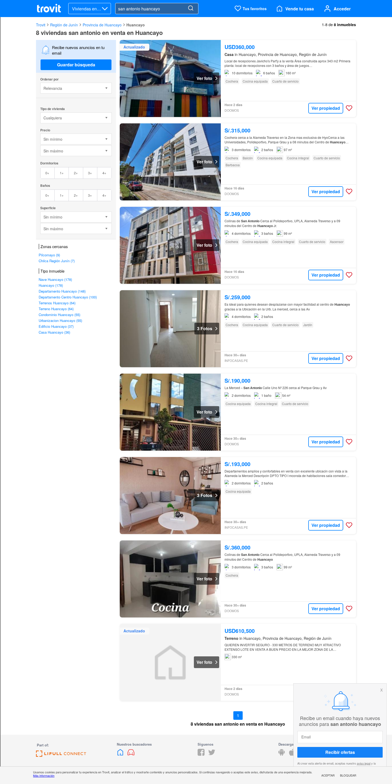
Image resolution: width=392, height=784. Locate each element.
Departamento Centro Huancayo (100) (68, 297)
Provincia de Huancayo (102, 24)
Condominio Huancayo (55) (59, 314)
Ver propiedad (325, 108)
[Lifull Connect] (61, 755)
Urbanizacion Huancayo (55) (60, 320)
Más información (43, 775)
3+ (90, 172)
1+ (62, 172)
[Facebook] (201, 754)
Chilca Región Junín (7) (57, 260)
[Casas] (121, 754)
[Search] (190, 8)
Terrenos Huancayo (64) (57, 302)
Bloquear (348, 775)
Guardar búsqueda (76, 65)
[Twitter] (211, 754)
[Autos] (130, 754)
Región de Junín (64, 24)
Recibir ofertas (340, 752)
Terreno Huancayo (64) (56, 308)
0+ (47, 172)
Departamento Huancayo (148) (62, 291)
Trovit (40, 24)
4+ (104, 172)
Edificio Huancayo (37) (56, 326)
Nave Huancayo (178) (55, 279)
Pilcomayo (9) (49, 254)
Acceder (342, 9)
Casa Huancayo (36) (54, 332)
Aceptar (328, 775)
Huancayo (135, 24)
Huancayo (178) (51, 285)
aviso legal (363, 763)
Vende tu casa (299, 9)
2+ (76, 172)
